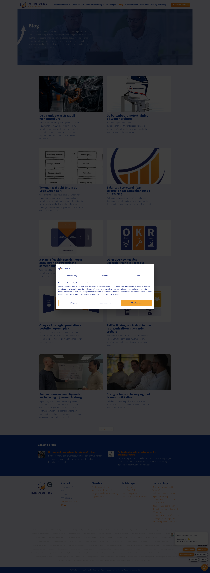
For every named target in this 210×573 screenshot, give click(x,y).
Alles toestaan (136, 303)
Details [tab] (105, 276)
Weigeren (73, 303)
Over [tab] (138, 276)
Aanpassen (104, 303)
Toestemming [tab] (72, 276)
